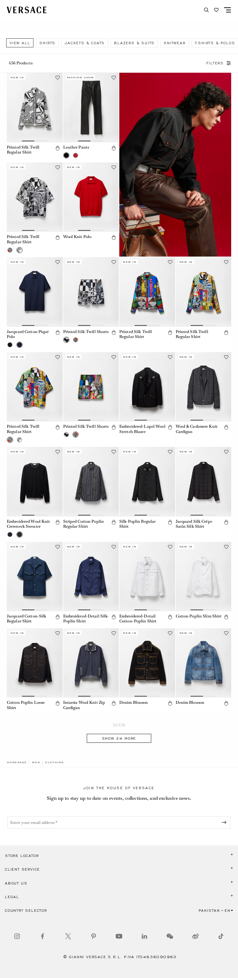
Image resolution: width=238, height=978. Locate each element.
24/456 (119, 725)
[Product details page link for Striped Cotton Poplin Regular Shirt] (91, 481)
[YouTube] (119, 936)
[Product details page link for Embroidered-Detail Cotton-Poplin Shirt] (147, 576)
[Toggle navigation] (227, 10)
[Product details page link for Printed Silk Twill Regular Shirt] (35, 107)
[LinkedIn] (144, 936)
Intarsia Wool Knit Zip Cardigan (84, 705)
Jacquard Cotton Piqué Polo (28, 334)
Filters (215, 63)
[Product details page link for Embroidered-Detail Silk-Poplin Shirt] (91, 576)
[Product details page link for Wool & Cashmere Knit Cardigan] (203, 387)
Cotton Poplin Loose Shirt (26, 705)
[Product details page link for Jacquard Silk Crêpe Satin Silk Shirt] (203, 481)
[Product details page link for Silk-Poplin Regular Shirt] (147, 481)
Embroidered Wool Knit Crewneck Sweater (28, 524)
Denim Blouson (133, 702)
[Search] (206, 9)
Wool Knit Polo (77, 236)
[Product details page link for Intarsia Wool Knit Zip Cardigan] (91, 663)
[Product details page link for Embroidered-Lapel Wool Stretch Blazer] (147, 387)
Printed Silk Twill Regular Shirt (23, 150)
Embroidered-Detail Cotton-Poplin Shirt (137, 618)
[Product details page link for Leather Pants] (91, 107)
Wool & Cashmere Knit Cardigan (197, 429)
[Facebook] (42, 936)
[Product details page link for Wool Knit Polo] (91, 197)
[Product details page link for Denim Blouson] (147, 663)
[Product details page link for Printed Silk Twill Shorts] (91, 292)
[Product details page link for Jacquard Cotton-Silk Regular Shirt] (35, 576)
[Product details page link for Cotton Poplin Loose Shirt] (35, 663)
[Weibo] (195, 936)
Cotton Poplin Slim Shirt (199, 616)
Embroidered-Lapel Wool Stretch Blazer (142, 429)
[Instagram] (17, 936)
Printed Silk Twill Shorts (86, 331)
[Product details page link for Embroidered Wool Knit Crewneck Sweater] (35, 481)
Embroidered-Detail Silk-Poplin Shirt (86, 618)
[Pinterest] (93, 936)
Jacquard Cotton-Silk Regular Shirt (26, 618)
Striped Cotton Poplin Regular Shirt (83, 524)
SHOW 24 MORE (119, 738)
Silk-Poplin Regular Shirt (137, 524)
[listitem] (19, 42)
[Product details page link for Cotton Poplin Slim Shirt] (203, 576)
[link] (17, 762)
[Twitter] (68, 936)
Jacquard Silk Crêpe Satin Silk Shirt (194, 524)
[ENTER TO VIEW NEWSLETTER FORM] (225, 822)
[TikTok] (221, 936)
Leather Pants (76, 147)
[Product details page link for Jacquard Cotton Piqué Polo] (35, 292)
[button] (57, 147)
